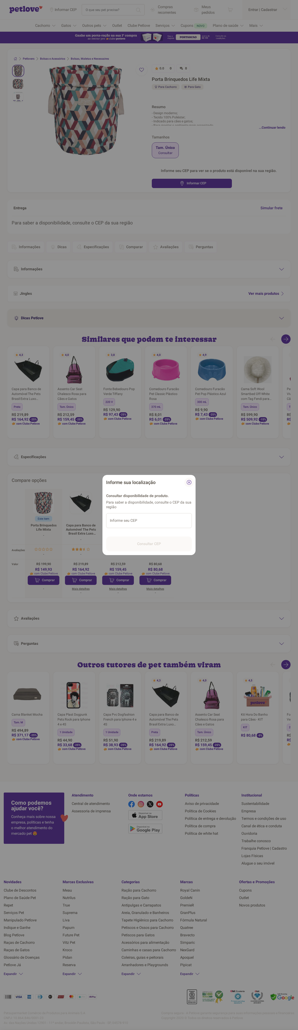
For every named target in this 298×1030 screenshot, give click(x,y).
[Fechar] (189, 482)
